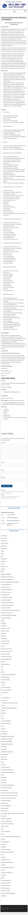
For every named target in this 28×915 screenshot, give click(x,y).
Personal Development (6, 787)
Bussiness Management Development (10, 582)
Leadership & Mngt (5, 723)
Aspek (2, 551)
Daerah (3, 620)
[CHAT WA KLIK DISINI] (14, 4)
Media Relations (5, 754)
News (2, 762)
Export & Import (5, 643)
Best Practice (4, 566)
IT (1, 695)
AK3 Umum (4, 546)
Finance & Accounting (6, 648)
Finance (3, 646)
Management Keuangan (6, 739)
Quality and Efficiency (6, 818)
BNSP (2, 571)
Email (3, 470)
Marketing (3, 746)
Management (4, 733)
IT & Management (5, 697)
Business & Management (7, 579)
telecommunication (5, 885)
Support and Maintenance (7, 862)
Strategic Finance (5, 859)
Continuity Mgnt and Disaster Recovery (10, 610)
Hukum (3, 672)
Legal (2, 726)
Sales (2, 829)
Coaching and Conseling (6, 597)
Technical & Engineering (6, 872)
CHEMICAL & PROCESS (7, 589)
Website (3, 477)
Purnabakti (3, 816)
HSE (2, 669)
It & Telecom (4, 700)
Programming (4, 803)
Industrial (3, 682)
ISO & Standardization (6, 690)
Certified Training (5, 587)
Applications (4, 548)
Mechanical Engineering (7, 751)
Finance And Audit (5, 654)
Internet (3, 684)
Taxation (3, 870)
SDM (2, 834)
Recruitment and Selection (7, 823)
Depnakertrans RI (5, 628)
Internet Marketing (5, 687)
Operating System (5, 767)
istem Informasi (5, 692)
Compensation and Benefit (7, 605)
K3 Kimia (3, 710)
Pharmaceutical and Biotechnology (9, 792)
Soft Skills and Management (7, 852)
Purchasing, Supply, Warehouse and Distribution (12, 813)
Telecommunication (5, 883)
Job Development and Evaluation (9, 708)
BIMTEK (3, 569)
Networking (4, 759)
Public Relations (5, 810)
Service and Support (6, 849)
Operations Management (7, 769)
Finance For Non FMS (6, 656)
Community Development (7, 602)
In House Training (5, 679)
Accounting (4, 538)
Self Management (5, 841)
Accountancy (4, 535)
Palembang (3, 777)
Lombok (3, 728)
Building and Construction (7, 576)
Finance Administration (6, 651)
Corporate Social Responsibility (8, 615)
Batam (2, 564)
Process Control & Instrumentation (9, 795)
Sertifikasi (3, 847)
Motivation (4, 757)
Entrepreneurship (5, 641)
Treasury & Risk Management (8, 893)
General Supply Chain (6, 659)
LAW (2, 718)
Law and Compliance (6, 720)
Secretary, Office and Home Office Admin (11, 836)
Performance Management (7, 785)
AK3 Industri (4, 540)
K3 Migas (3, 713)
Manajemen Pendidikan (6, 741)
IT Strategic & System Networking (9, 702)
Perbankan (3, 782)
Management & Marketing (7, 736)
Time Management (5, 888)
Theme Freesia (16, 908)
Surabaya (3, 865)
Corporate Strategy (5, 618)
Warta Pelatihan (4, 908)
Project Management (6, 805)
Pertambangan (4, 790)
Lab (2, 715)
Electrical (3, 633)
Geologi (3, 661)
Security (3, 839)
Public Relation (4, 808)
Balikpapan (4, 558)
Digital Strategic (5, 630)
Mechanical (4, 749)
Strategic (3, 857)
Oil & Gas (3, 764)
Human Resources (5, 677)
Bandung (3, 561)
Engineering (4, 638)
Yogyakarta (4, 895)
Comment (3, 442)
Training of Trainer (5, 890)
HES (2, 666)
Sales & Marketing (5, 831)
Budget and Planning (6, 574)
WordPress (22, 908)
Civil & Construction (6, 592)
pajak (2, 775)
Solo (2, 854)
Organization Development (7, 772)
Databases (3, 623)
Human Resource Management (8, 674)
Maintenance (4, 731)
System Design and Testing (7, 867)
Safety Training (4, 826)
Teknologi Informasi (5, 880)
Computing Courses (5, 607)
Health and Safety (5, 664)
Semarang (3, 844)
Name (3, 462)
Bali (2, 556)
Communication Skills (6, 600)
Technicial (3, 875)
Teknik (2, 877)
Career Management (6, 584)
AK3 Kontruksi (4, 543)
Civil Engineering (5, 594)
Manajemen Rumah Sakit (7, 744)
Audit (2, 553)
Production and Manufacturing (8, 798)
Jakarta (3, 705)
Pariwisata (3, 780)
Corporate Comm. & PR (6, 612)
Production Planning (6, 800)
